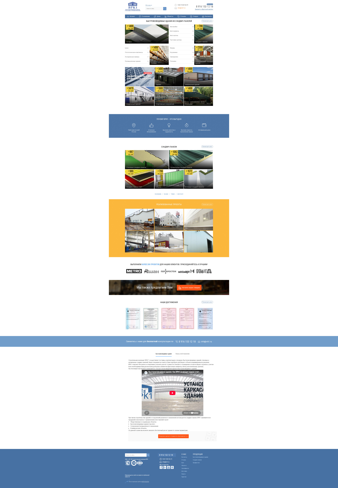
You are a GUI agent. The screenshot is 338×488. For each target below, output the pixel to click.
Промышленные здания (132, 61)
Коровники (173, 52)
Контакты (208, 16)
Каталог (132, 16)
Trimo (173, 194)
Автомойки (173, 27)
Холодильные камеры (132, 57)
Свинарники (174, 57)
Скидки (195, 16)
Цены (159, 16)
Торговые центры (175, 40)
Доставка (184, 471)
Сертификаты (185, 468)
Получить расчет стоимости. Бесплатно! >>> (173, 436)
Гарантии (183, 477)
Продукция (198, 454)
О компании (146, 16)
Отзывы (183, 16)
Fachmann (158, 194)
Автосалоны (174, 35)
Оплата (183, 474)
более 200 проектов (150, 264)
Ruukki (166, 194)
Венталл (180, 194)
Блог (182, 462)
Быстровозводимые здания (200, 457)
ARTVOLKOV (145, 481)
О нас (183, 454)
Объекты (170, 16)
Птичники (173, 61)
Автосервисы (174, 31)
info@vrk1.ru (181, 8)
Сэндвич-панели (197, 460)
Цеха (126, 48)
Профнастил (196, 462)
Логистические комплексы (134, 52)
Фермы (172, 48)
